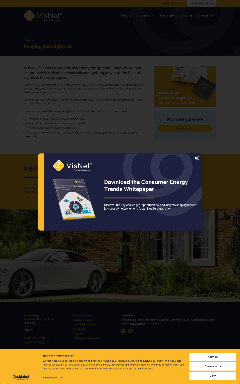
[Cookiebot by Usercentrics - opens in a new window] (21, 377)
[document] (120, 192)
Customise (211, 366)
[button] (197, 158)
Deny (213, 375)
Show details (50, 377)
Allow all (213, 356)
